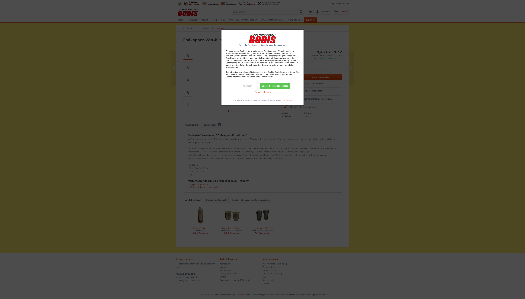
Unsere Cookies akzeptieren (275, 86)
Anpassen (247, 86)
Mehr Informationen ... (285, 100)
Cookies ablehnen (262, 92)
